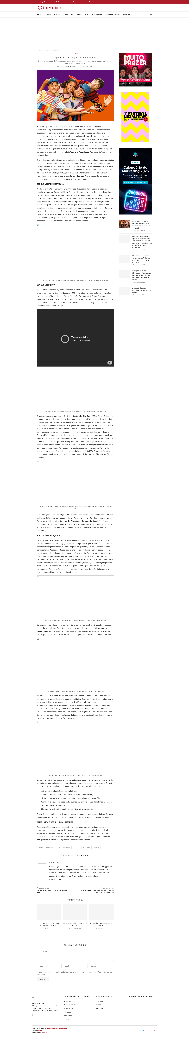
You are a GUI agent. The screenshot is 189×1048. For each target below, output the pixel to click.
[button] (75, 933)
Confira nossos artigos (77, 997)
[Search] (151, 15)
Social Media (127, 14)
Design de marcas (70, 1004)
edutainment (86, 847)
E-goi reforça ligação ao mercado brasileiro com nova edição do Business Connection (141, 225)
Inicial (39, 14)
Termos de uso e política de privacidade (56, 1028)
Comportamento (113, 14)
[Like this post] (79, 855)
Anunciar (98, 1004)
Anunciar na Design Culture (56, 2)
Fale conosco (92, 2)
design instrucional (64, 847)
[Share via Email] (87, 855)
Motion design (68, 1008)
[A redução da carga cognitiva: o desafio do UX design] (101, 912)
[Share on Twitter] (83, 855)
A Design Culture (43, 2)
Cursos (48, 14)
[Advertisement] (94, 32)
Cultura (40, 847)
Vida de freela (98, 14)
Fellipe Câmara (70, 66)
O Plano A (44, 1032)
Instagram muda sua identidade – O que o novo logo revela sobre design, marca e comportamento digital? (141, 275)
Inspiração (67, 14)
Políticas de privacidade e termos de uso (76, 2)
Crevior (40, 1030)
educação (76, 847)
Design (56, 14)
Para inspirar (68, 1015)
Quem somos (99, 1001)
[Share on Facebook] (81, 855)
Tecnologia (67, 1012)
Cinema (78, 14)
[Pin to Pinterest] (85, 855)
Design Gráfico (50, 847)
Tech (86, 14)
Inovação (96, 847)
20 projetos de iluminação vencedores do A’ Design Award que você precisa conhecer (141, 259)
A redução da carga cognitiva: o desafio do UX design (141, 290)
